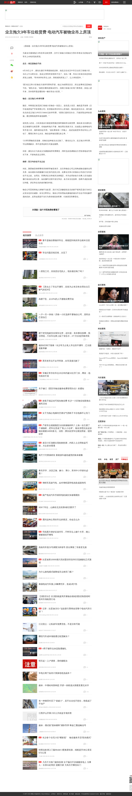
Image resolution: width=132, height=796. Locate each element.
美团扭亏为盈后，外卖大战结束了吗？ (111, 353)
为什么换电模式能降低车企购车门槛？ (56, 572)
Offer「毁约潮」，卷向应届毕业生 (110, 490)
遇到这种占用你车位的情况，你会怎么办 (61, 519)
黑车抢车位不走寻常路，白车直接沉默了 (61, 361)
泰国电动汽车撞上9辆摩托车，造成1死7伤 (58, 584)
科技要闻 (101, 329)
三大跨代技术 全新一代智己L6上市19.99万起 (113, 416)
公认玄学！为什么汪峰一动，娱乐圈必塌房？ (113, 305)
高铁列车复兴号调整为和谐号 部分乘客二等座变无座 (63, 547)
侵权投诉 (108, 794)
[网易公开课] (81, 2)
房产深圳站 (87, 215)
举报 (90, 37)
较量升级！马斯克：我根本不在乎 (110, 349)
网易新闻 (106, 26)
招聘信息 (65, 794)
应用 (26, 2)
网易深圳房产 (15, 26)
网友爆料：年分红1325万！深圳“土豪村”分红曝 (113, 72)
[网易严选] (88, 2)
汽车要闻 (101, 378)
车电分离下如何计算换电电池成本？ (55, 673)
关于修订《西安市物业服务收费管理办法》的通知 (61, 388)
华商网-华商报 (28, 37)
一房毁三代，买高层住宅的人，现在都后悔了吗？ (61, 271)
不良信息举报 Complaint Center (90, 794)
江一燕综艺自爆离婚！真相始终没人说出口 (112, 316)
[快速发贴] (12, 48)
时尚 (99, 459)
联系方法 (59, 794)
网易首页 (20, 2)
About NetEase (45, 794)
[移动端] (75, 2)
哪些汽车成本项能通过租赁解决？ (54, 636)
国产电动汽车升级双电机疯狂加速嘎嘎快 (61, 495)
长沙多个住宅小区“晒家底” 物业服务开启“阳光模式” (66, 737)
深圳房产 (101, 38)
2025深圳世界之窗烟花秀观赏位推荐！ (111, 67)
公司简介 (53, 794)
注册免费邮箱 (114, 2)
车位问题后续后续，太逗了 (54, 252)
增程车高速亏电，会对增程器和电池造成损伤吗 (64, 483)
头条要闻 (101, 111)
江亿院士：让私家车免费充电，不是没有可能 (59, 624)
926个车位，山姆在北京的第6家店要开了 (57, 507)
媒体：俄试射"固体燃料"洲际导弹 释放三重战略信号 (62, 725)
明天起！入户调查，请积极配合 (53, 661)
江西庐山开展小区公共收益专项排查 (55, 713)
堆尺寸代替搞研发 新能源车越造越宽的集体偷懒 (61, 455)
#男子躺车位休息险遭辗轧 (54, 648)
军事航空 (124, 459)
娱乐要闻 (101, 285)
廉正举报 (102, 794)
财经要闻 (101, 190)
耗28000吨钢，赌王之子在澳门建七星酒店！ (113, 210)
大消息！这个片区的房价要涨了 (46, 210)
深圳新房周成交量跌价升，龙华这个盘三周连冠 (113, 58)
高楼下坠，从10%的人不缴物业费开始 (56, 299)
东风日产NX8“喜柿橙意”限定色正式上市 (111, 404)
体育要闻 (101, 232)
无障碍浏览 (33, 2)
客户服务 (71, 794)
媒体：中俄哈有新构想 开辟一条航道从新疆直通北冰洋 (64, 685)
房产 (117, 459)
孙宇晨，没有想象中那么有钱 (108, 221)
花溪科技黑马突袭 (105, 226)
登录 (106, 2)
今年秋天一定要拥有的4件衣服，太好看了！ (113, 485)
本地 (105, 459)
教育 (111, 459)
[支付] (95, 2)
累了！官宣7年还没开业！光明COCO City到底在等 (113, 63)
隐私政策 (77, 794)
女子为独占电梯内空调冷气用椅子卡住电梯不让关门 (66, 413)
